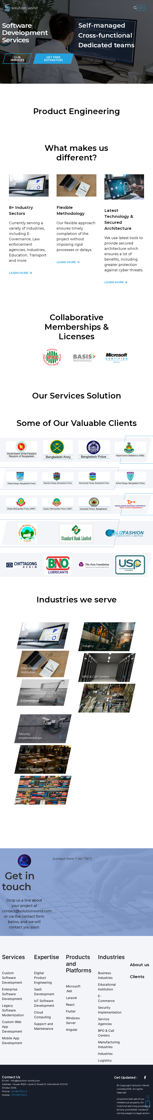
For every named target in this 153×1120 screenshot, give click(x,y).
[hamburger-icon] (140, 8)
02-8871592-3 (19, 1091)
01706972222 (19, 1094)
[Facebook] (145, 1078)
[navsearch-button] (135, 8)
